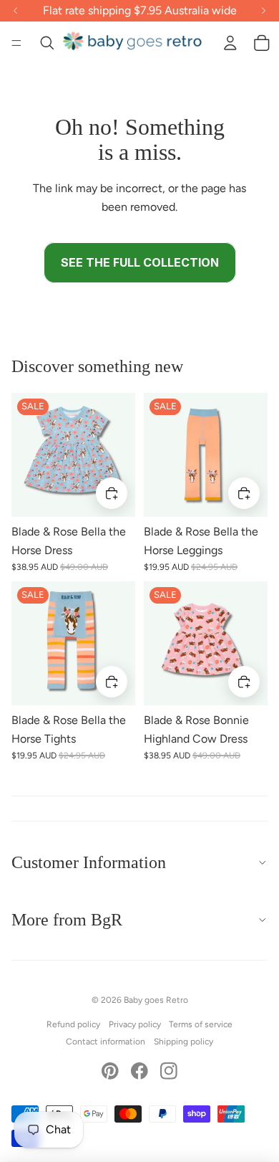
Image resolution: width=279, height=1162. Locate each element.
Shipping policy (183, 1042)
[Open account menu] (230, 43)
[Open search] (47, 43)
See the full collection (140, 262)
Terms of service (200, 1024)
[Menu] (16, 43)
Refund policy (73, 1024)
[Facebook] (139, 1071)
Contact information (105, 1042)
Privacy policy (135, 1024)
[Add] (111, 493)
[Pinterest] (110, 1071)
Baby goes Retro (156, 1000)
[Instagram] (169, 1071)
